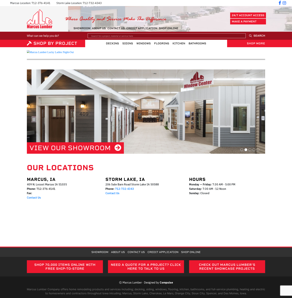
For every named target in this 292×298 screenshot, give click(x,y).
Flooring (161, 43)
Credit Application (141, 28)
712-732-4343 (92, 3)
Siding (127, 43)
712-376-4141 (41, 3)
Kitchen (179, 43)
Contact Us (116, 28)
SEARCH (259, 35)
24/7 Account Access (248, 15)
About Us (99, 28)
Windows (143, 43)
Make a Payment (244, 21)
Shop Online (168, 28)
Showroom (82, 28)
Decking (112, 43)
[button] (241, 149)
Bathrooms (197, 43)
